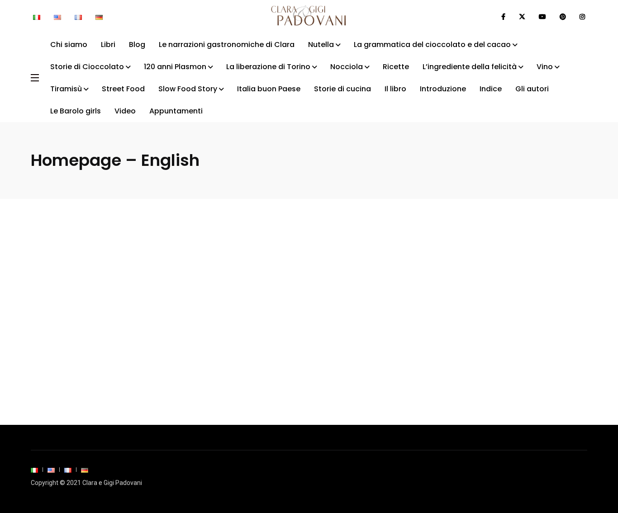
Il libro (395, 89)
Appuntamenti (176, 111)
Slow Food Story (187, 89)
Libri (108, 44)
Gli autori (532, 89)
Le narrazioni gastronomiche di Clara (227, 44)
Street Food (123, 89)
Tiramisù (66, 89)
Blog (137, 44)
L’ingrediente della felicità (470, 66)
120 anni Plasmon (175, 66)
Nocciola (346, 66)
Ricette (396, 66)
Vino (545, 66)
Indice (491, 89)
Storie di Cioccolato (87, 66)
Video (125, 111)
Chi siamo (68, 44)
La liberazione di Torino (268, 66)
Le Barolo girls (75, 111)
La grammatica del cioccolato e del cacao (432, 44)
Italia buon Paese (268, 89)
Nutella (321, 44)
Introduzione (443, 89)
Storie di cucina (342, 89)
